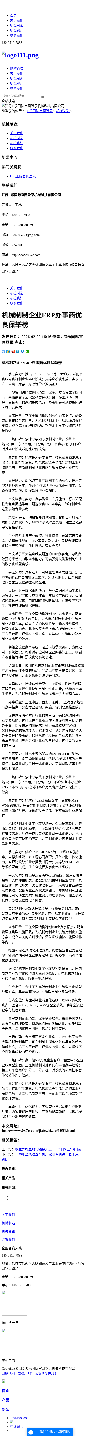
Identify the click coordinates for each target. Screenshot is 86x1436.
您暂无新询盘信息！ (43, 1373)
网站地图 (8, 1373)
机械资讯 (16, 30)
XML (21, 1373)
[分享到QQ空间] (8, 351)
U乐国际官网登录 (40, 111)
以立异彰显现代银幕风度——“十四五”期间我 (48, 1149)
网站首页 (16, 68)
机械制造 (16, 25)
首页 (13, 15)
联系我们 (16, 35)
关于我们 (16, 20)
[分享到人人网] (22, 351)
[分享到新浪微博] (13, 351)
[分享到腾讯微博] (18, 351)
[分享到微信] (27, 351)
